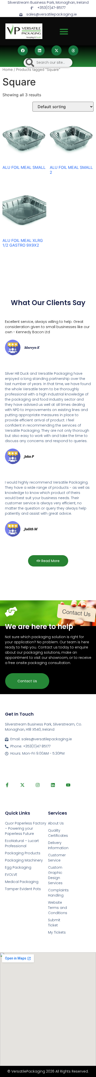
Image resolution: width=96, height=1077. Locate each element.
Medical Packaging (21, 881)
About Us (56, 823)
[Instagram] (37, 785)
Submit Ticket (54, 923)
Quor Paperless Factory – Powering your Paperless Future (25, 828)
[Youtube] (68, 785)
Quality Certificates (58, 833)
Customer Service (57, 858)
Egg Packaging (18, 867)
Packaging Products (22, 853)
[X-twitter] (22, 785)
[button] (64, 32)
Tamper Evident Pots (23, 888)
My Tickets (57, 932)
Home (7, 69)
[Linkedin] (53, 785)
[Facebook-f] (7, 785)
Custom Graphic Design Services (55, 875)
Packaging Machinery (24, 860)
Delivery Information (58, 845)
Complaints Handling (58, 893)
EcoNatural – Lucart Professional (22, 843)
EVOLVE (11, 874)
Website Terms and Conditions (57, 907)
